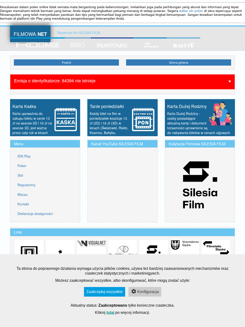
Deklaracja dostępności (35, 213)
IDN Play (24, 156)
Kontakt (23, 204)
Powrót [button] (66, 62)
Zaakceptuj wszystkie (104, 292)
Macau (22, 194)
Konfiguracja (148, 292)
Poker (21, 165)
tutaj (110, 312)
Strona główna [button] (178, 62)
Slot (20, 175)
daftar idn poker (191, 11)
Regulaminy (26, 184)
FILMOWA (30, 33)
